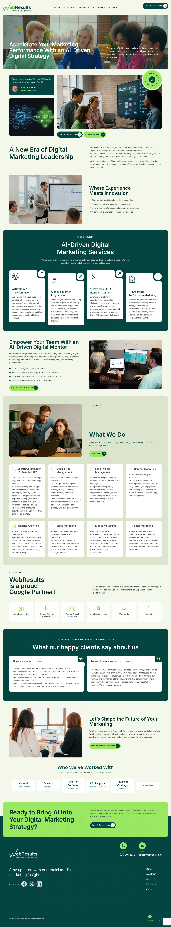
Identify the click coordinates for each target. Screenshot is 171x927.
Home (57, 7)
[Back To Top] (150, 916)
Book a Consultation (153, 5)
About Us (67, 7)
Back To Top (154, 921)
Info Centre (98, 7)
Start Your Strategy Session (103, 746)
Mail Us (141, 851)
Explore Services (92, 134)
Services (82, 7)
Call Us (122, 851)
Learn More (96, 453)
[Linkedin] (39, 884)
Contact (113, 7)
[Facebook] (24, 884)
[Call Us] (123, 845)
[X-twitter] (32, 884)
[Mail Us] (142, 845)
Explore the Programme (22, 387)
